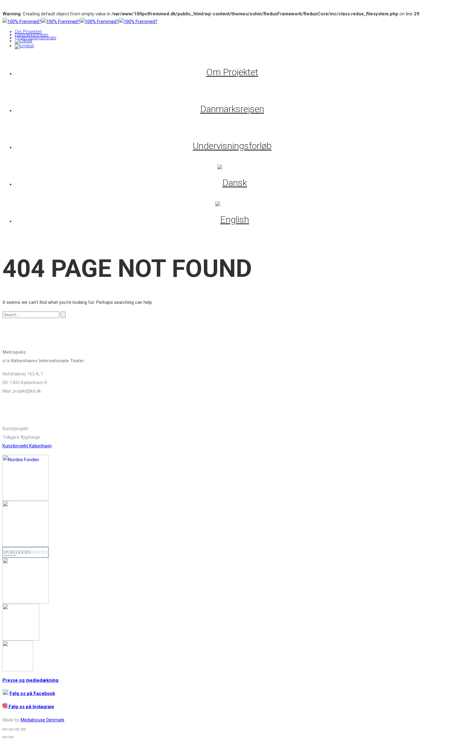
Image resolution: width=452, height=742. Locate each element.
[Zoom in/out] (23, 729)
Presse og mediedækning (30, 680)
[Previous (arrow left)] (4, 737)
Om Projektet (28, 31)
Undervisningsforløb (35, 38)
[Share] (11, 729)
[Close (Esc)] (4, 729)
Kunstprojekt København (27, 446)
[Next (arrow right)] (11, 737)
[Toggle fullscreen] (17, 729)
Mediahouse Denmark (42, 720)
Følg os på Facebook (32, 693)
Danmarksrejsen (31, 34)
